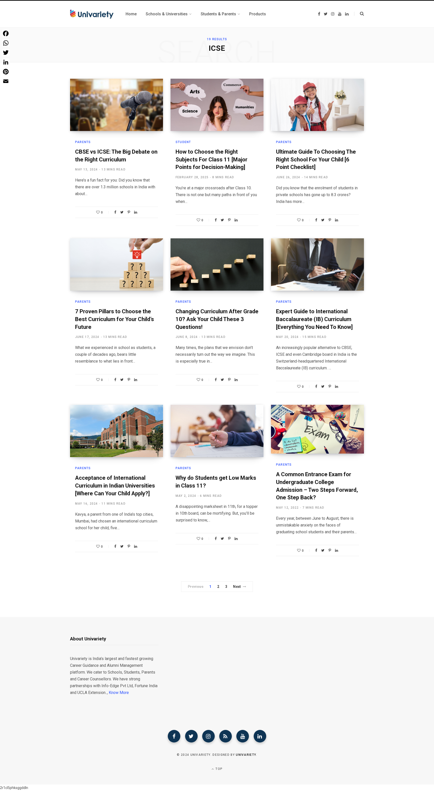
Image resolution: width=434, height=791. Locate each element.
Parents (83, 142)
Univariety (246, 755)
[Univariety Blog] (92, 14)
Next (237, 587)
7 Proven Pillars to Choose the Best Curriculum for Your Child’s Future (114, 319)
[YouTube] (242, 736)
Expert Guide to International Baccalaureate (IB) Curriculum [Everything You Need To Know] (314, 319)
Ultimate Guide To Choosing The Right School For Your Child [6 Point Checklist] (316, 159)
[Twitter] (191, 736)
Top (218, 769)
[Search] (359, 14)
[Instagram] (208, 736)
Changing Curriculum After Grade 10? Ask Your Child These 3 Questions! (217, 319)
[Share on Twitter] (122, 212)
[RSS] (225, 736)
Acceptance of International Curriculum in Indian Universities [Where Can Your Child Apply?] (115, 486)
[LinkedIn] (135, 212)
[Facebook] (174, 736)
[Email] (6, 81)
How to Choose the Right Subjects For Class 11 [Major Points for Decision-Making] (211, 159)
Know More (119, 692)
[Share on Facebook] (115, 212)
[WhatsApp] (6, 43)
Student (183, 142)
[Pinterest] (129, 212)
